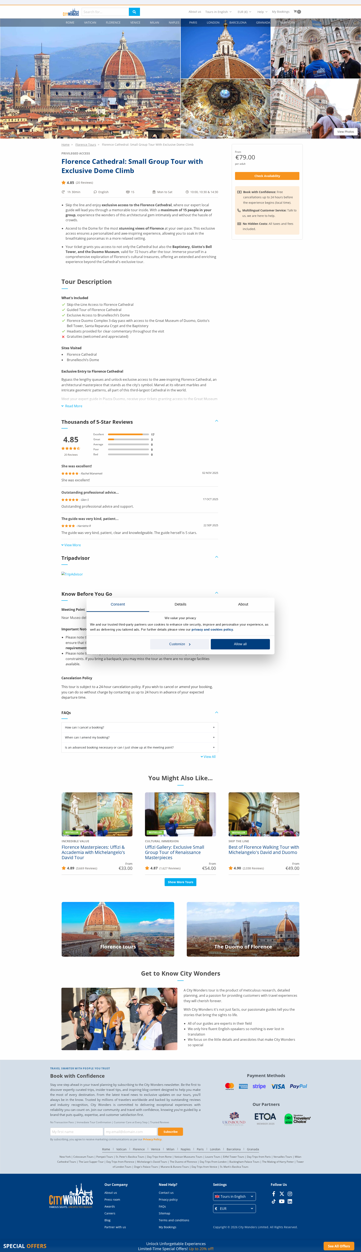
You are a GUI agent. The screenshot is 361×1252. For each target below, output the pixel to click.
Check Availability (267, 176)
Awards (109, 1206)
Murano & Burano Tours (175, 1167)
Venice (135, 22)
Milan (154, 22)
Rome (70, 22)
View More (72, 545)
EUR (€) (243, 12)
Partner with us (115, 1227)
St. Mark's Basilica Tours (234, 1167)
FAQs (162, 1206)
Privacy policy (168, 1199)
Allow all (240, 644)
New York (287, 22)
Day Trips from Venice (204, 1167)
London (213, 22)
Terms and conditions (174, 1220)
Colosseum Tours (83, 1156)
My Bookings (281, 11)
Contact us (166, 1193)
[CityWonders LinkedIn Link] (290, 1201)
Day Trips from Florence (120, 1161)
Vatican (90, 22)
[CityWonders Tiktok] (273, 1201)
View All (210, 756)
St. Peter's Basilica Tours (130, 1156)
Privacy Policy (152, 1139)
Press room (112, 1199)
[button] (90, 78)
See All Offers (339, 1246)
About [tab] (243, 604)
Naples (174, 22)
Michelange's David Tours (152, 1161)
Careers (109, 1213)
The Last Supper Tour (91, 1161)
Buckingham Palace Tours (244, 1161)
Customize (177, 644)
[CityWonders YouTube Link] (282, 1201)
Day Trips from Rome (159, 1156)
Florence (113, 22)
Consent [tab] (118, 604)
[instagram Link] (290, 1193)
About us (195, 11)
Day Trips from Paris (259, 1156)
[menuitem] (194, 11)
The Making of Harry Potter (278, 1161)
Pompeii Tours (104, 1156)
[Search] (134, 12)
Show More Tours (180, 882)
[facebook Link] (273, 1193)
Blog (107, 1220)
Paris (193, 22)
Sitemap (164, 1213)
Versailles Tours (282, 1156)
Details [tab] (180, 604)
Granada (263, 22)
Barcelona (238, 22)
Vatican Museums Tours (188, 1156)
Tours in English (216, 12)
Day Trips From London (213, 1161)
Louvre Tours (212, 1156)
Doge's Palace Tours (146, 1167)
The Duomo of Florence (183, 1161)
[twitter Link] (282, 1193)
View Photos (345, 132)
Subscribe (171, 1132)
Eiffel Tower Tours (233, 1156)
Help (260, 12)
